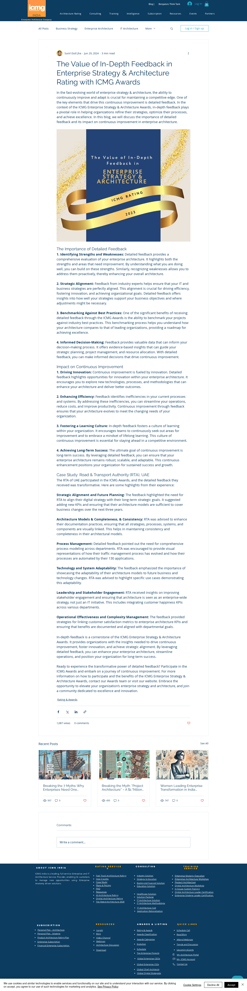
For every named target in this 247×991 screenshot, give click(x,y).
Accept (231, 985)
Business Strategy (66, 28)
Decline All (213, 985)
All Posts (44, 28)
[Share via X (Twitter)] (67, 712)
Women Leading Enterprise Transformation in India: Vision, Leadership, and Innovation (181, 787)
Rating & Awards (67, 699)
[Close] (242, 985)
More (148, 28)
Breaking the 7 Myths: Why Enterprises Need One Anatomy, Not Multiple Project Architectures (63, 787)
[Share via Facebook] (58, 712)
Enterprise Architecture (99, 28)
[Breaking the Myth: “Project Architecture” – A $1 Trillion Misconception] (123, 764)
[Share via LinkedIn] (76, 712)
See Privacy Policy (107, 986)
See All (204, 743)
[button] (207, 3)
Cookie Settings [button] (192, 985)
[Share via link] (85, 712)
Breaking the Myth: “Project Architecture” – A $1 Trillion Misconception (122, 787)
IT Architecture (129, 28)
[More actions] (188, 53)
